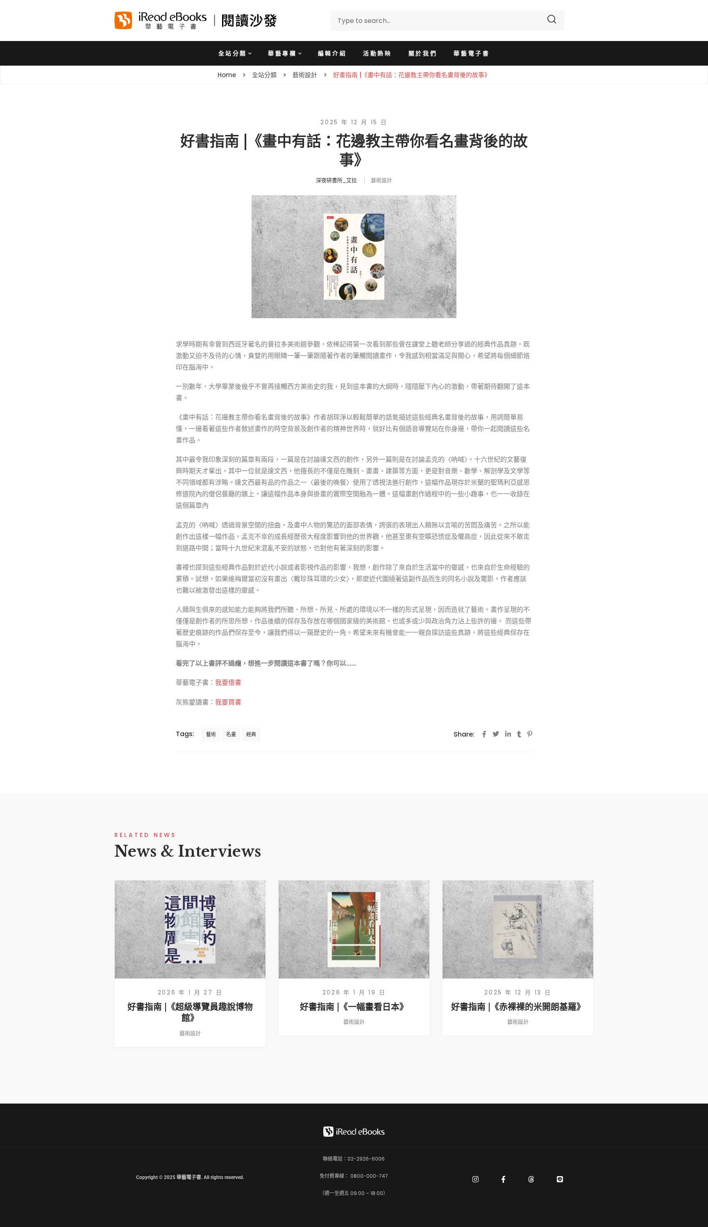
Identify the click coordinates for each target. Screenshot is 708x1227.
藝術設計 (381, 180)
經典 (251, 734)
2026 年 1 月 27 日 (190, 992)
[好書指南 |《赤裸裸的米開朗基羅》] (517, 929)
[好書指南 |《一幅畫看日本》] (354, 929)
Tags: (185, 734)
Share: (464, 734)
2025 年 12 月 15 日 (354, 122)
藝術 (211, 734)
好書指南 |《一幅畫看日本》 (354, 1006)
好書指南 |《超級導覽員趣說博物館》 (190, 1012)
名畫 (231, 734)
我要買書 (228, 702)
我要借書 (228, 682)
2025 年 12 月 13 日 (517, 992)
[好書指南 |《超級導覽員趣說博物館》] (190, 929)
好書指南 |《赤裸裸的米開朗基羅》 (518, 1006)
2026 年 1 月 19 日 (354, 992)
